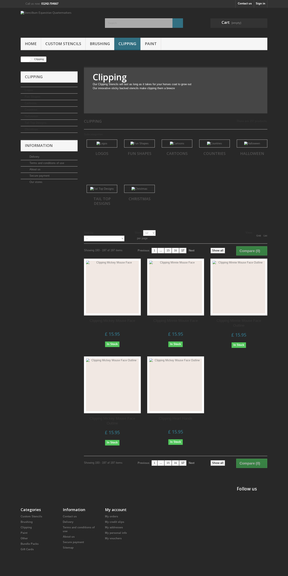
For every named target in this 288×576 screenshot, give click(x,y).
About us (34, 169)
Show (138, 232)
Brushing (100, 43)
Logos (29, 90)
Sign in (260, 3)
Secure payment (39, 175)
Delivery (34, 156)
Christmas (31, 129)
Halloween (31, 116)
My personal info (116, 532)
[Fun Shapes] (139, 144)
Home (31, 43)
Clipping (127, 43)
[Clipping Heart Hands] (175, 384)
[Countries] (214, 144)
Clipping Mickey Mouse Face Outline (112, 420)
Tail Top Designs (35, 122)
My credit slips (114, 522)
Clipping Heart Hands (175, 418)
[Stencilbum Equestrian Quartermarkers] (60, 21)
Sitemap (68, 547)
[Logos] (102, 144)
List (265, 235)
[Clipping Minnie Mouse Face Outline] (239, 287)
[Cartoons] (177, 144)
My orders (111, 516)
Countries (31, 109)
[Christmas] (139, 189)
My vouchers (113, 538)
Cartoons (30, 103)
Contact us (245, 3)
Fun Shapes (32, 96)
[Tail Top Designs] (102, 189)
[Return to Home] (25, 59)
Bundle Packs (30, 543)
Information (39, 145)
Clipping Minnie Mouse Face (175, 321)
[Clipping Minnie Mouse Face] (175, 287)
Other (24, 538)
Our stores (35, 182)
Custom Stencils (63, 43)
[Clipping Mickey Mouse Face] (112, 287)
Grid (258, 235)
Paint (151, 43)
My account (116, 509)
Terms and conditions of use (46, 163)
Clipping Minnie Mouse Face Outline (239, 323)
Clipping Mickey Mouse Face (112, 321)
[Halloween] (252, 144)
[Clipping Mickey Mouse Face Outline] (112, 384)
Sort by (88, 232)
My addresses (114, 527)
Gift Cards (27, 549)
